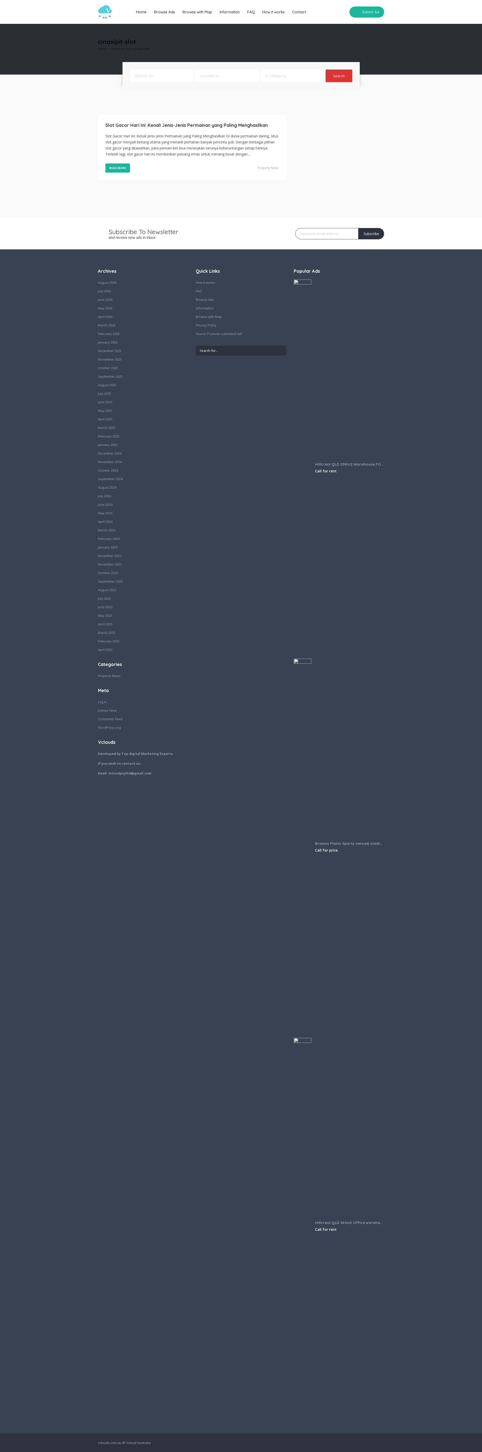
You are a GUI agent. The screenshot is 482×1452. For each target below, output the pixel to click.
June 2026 (105, 299)
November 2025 (110, 359)
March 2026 (106, 325)
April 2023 (105, 624)
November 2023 (110, 564)
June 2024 (105, 504)
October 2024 (108, 470)
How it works (273, 12)
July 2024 (104, 496)
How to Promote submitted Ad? (219, 333)
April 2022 (105, 649)
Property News (268, 168)
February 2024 (108, 538)
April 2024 (105, 521)
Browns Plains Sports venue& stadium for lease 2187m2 (349, 843)
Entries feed (107, 710)
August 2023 (107, 590)
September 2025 (110, 376)
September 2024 (110, 479)
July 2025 (104, 393)
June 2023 (105, 607)
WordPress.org (109, 727)
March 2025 (106, 427)
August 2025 (107, 385)
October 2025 (108, 368)
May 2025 (105, 410)
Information (230, 12)
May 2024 (105, 513)
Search (339, 75)
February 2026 (108, 333)
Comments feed (110, 719)
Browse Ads (164, 12)
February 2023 (108, 641)
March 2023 (106, 632)
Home (141, 12)
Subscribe (371, 233)
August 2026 (107, 282)
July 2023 (104, 598)
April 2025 (105, 419)
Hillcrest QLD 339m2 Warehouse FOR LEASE (349, 464)
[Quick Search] (380, 42)
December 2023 (110, 555)
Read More (117, 168)
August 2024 (107, 487)
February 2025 (108, 436)
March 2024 (106, 530)
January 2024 (107, 547)
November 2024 (110, 462)
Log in (102, 702)
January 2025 (107, 444)
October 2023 (108, 573)
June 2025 (105, 402)
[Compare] (342, 12)
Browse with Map (197, 12)
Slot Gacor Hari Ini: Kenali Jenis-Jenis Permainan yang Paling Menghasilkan (186, 125)
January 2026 (107, 342)
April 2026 (105, 316)
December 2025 (110, 351)
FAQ (251, 12)
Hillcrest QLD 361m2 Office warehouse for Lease (349, 1222)
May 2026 (105, 308)
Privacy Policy (206, 325)
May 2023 (105, 615)
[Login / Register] (332, 12)
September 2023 (110, 581)
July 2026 (104, 291)
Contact (299, 12)
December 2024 (110, 453)
